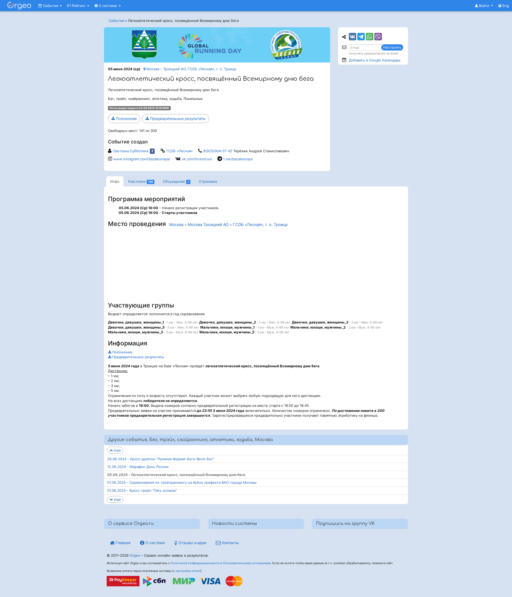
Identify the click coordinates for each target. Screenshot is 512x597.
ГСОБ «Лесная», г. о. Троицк (260, 224)
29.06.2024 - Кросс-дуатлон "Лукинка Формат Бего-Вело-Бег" (160, 459)
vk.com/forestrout (197, 159)
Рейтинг (79, 5)
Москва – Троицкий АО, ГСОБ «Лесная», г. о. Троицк (190, 69)
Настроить (392, 47)
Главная (122, 542)
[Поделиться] (352, 36)
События (50, 5)
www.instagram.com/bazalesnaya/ (141, 159)
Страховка (208, 181)
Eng (505, 5)
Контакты (230, 542)
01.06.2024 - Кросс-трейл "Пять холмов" (142, 490)
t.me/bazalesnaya (238, 159)
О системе (108, 5)
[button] (484, 5)
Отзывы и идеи (191, 542)
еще (117, 450)
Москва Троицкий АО (208, 224)
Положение (126, 118)
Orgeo (135, 555)
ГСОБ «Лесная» (179, 151)
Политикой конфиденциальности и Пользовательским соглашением (221, 563)
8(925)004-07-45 (217, 151)
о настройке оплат (186, 571)
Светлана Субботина (130, 151)
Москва (176, 224)
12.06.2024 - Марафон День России (138, 467)
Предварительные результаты (177, 118)
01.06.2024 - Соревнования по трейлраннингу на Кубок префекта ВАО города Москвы (182, 482)
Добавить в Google (375, 60)
